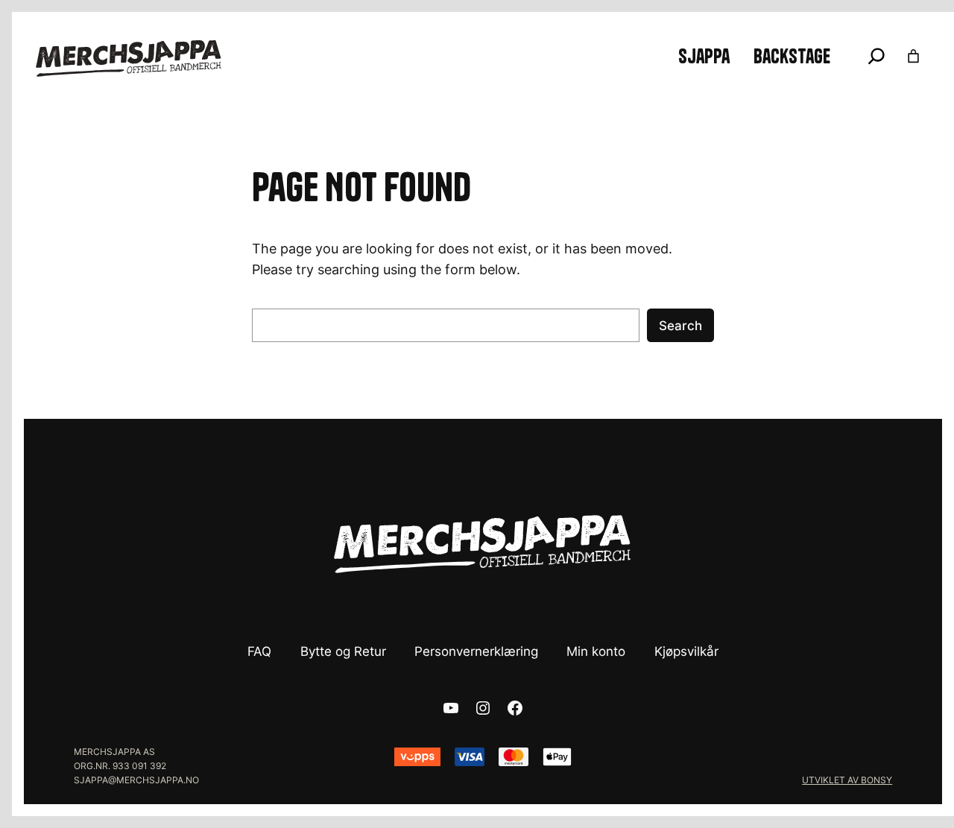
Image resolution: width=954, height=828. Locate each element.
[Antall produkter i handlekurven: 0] (913, 56)
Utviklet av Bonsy (847, 780)
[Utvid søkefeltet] (876, 56)
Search (680, 325)
